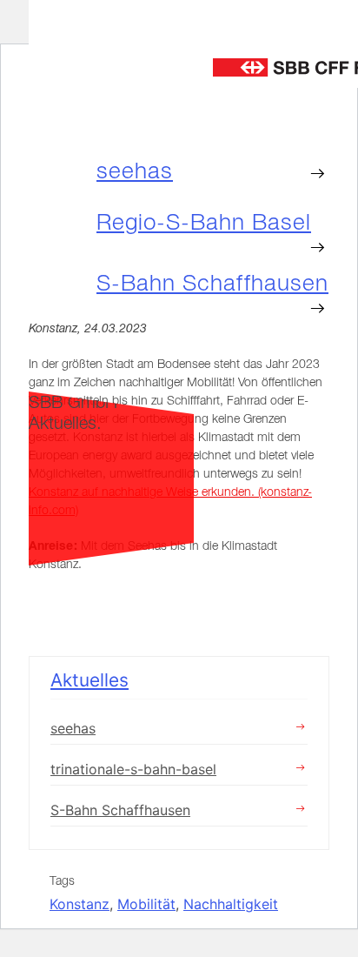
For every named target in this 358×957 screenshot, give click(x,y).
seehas (134, 170)
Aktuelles (89, 680)
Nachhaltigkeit (230, 904)
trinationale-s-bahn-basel (133, 769)
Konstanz (79, 904)
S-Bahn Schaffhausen (120, 810)
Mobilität (146, 904)
